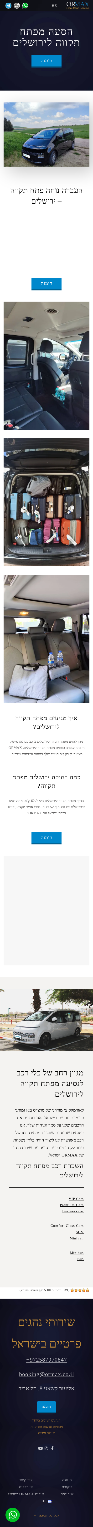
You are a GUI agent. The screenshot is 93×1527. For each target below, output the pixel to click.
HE (55, 6)
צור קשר (26, 1480)
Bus (80, 1259)
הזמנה (46, 60)
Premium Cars (72, 1205)
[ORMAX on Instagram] (47, 1448)
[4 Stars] (76, 1290)
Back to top (48, 1515)
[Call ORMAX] (15, 5)
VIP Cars (76, 1199)
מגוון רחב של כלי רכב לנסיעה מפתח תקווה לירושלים (50, 1083)
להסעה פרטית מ (33, 217)
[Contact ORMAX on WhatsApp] (24, 5)
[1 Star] (87, 1290)
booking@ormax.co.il (46, 1374)
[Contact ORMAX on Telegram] (7, 5)
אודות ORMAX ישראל (26, 1494)
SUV (80, 1232)
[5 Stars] (72, 1290)
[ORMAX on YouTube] (41, 1448)
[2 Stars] (84, 1290)
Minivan (77, 1238)
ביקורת (67, 1487)
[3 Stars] (80, 1290)
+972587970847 (46, 1360)
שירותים (67, 1494)
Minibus (77, 1253)
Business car (73, 1211)
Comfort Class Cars (67, 1226)
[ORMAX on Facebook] (52, 1448)
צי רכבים (26, 1487)
